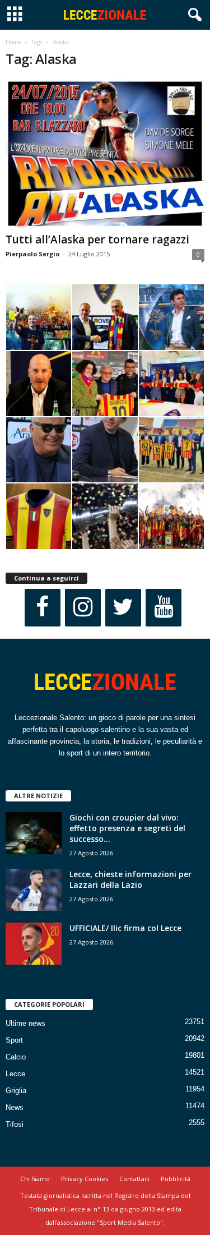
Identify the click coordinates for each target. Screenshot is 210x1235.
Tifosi (15, 1124)
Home (13, 42)
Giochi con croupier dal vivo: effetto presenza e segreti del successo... (127, 828)
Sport (14, 1040)
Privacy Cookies (84, 1178)
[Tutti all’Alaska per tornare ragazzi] (105, 153)
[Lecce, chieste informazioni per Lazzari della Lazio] (34, 890)
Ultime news (25, 1023)
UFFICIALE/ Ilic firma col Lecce (125, 928)
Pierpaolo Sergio (32, 254)
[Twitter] (123, 607)
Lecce (15, 1074)
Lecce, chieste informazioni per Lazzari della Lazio (130, 879)
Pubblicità (175, 1178)
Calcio (16, 1057)
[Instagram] (83, 607)
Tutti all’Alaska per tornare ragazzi (97, 239)
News (15, 1107)
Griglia (16, 1090)
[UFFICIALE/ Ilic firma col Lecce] (34, 944)
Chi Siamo (35, 1178)
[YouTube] (163, 607)
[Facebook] (42, 607)
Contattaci (134, 1178)
